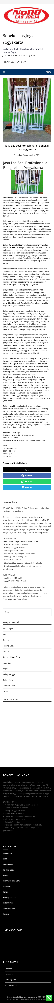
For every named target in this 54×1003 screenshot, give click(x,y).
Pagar (5, 668)
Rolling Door (8, 680)
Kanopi (6, 651)
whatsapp (28, 481)
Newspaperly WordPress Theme (33, 999)
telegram (28, 487)
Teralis (5, 691)
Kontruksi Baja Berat (11, 657)
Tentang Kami (11, 985)
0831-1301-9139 (18, 61)
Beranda (8, 969)
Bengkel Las (8, 640)
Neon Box (7, 663)
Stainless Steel (9, 685)
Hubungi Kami (11, 979)
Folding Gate (8, 645)
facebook (28, 476)
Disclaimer (9, 974)
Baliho (5, 634)
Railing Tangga (9, 674)
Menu (48, 71)
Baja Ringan (8, 628)
